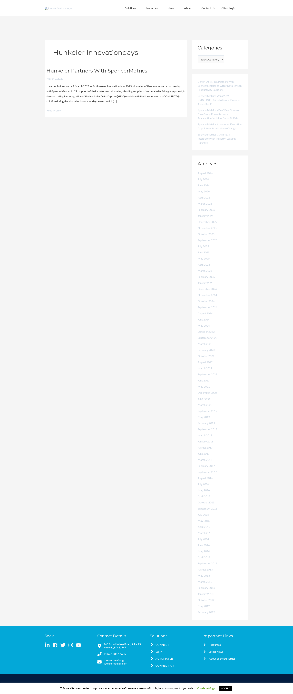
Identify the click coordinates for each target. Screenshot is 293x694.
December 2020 (207, 392)
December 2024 (207, 289)
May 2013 (204, 575)
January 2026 (205, 215)
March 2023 (205, 343)
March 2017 (205, 459)
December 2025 (207, 221)
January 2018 (205, 441)
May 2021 (204, 386)
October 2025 (206, 234)
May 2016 (204, 490)
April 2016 (204, 496)
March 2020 (205, 404)
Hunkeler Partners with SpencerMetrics (96, 71)
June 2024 (204, 319)
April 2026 (204, 197)
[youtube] (79, 645)
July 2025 (203, 246)
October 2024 (206, 301)
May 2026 (204, 191)
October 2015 (206, 502)
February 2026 (206, 209)
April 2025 (204, 264)
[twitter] (64, 645)
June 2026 (204, 185)
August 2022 (205, 362)
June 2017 (204, 453)
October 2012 (206, 600)
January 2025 (205, 282)
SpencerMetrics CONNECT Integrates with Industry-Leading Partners (217, 138)
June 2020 (204, 398)
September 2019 (207, 410)
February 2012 (206, 612)
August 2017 (205, 447)
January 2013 (205, 593)
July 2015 (203, 514)
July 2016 (203, 484)
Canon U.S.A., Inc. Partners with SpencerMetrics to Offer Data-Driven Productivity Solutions (220, 85)
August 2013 (205, 569)
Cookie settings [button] (206, 688)
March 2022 (205, 368)
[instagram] (71, 645)
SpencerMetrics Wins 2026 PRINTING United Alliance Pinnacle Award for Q (219, 100)
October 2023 (206, 331)
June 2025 (204, 252)
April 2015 (204, 526)
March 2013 (205, 581)
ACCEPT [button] (225, 688)
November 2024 (207, 295)
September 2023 (207, 337)
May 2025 (204, 258)
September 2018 (207, 429)
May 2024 (204, 325)
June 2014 (204, 545)
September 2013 (207, 563)
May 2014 (204, 551)
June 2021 (204, 380)
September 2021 (207, 374)
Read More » (53, 110)
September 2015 (207, 508)
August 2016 (205, 478)
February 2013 (206, 587)
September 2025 (207, 240)
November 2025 (207, 228)
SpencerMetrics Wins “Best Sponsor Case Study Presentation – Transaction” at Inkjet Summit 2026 (219, 114)
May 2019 (204, 417)
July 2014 (203, 539)
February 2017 (206, 465)
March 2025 (205, 270)
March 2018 (205, 435)
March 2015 (205, 532)
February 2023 (206, 349)
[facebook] (56, 645)
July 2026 (203, 179)
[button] (132, 8)
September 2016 (207, 471)
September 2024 (207, 307)
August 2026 (205, 173)
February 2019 (206, 423)
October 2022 (206, 356)
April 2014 (204, 557)
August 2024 (205, 313)
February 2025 (206, 276)
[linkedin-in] (48, 645)
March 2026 (205, 203)
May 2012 (204, 606)
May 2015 (204, 520)
